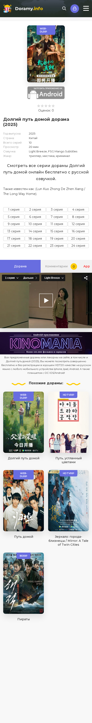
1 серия (13, 209)
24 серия (78, 246)
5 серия (13, 217)
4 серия (78, 209)
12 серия (78, 224)
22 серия (35, 246)
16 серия (78, 231)
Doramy (29, 8)
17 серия (13, 238)
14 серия (35, 231)
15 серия (56, 231)
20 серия (78, 238)
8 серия (78, 217)
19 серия (56, 238)
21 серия (13, 246)
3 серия (57, 209)
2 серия (35, 209)
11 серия (56, 224)
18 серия (35, 238)
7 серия (57, 217)
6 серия (35, 217)
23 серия (57, 246)
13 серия (13, 231)
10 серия (35, 224)
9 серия (14, 224)
